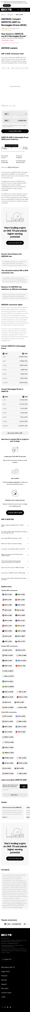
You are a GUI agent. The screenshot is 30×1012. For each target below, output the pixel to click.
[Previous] (2, 924)
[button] (18, 10)
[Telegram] (5, 1007)
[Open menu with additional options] (28, 10)
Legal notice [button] (5, 971)
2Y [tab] (26, 68)
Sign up (23, 9)
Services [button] (4, 980)
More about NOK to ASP (15, 433)
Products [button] (4, 976)
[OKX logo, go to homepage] (6, 9)
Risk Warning (20, 903)
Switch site (7, 5)
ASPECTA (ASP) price (13, 167)
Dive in (5, 817)
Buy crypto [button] (4, 988)
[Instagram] (7, 1007)
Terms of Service (17, 907)
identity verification (14, 482)
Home (3, 14)
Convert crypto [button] (6, 992)
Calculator (10, 14)
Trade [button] (3, 997)
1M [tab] (17, 68)
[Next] (28, 924)
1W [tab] (13, 68)
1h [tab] (3, 68)
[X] (2, 1007)
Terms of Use (10, 903)
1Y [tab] (21, 68)
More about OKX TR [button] (7, 967)
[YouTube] (10, 1007)
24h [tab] (8, 68)
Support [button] (4, 984)
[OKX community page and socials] (13, 1007)
